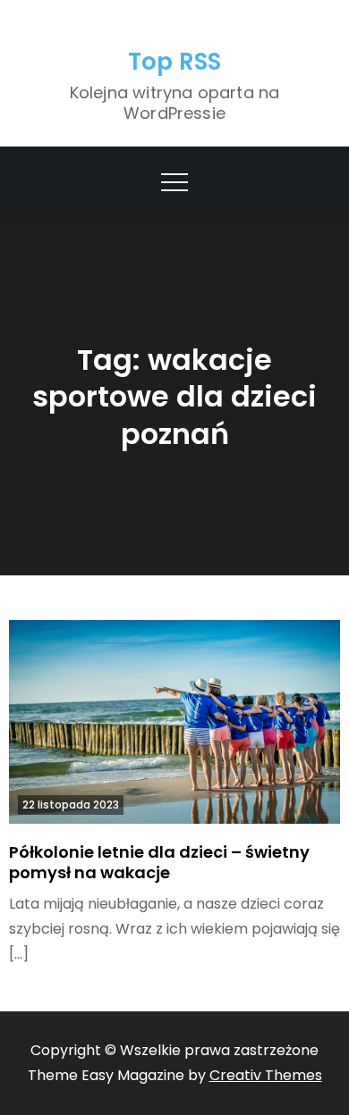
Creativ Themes (265, 1075)
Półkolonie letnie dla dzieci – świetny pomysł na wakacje (159, 862)
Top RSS (175, 62)
